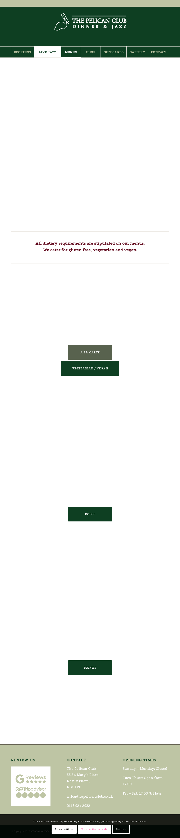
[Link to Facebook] (166, 26)
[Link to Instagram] (173, 26)
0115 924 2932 (14, 3)
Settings (121, 829)
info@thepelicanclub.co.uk (90, 796)
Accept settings (64, 829)
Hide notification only (94, 829)
